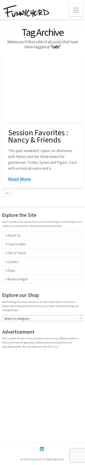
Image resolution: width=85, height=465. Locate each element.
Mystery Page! (17, 279)
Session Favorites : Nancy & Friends (38, 136)
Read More (19, 179)
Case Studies (16, 244)
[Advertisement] (42, 394)
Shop (11, 270)
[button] (76, 9)
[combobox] (42, 318)
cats (7, 193)
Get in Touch (16, 253)
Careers (13, 261)
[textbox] (42, 318)
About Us (14, 235)
